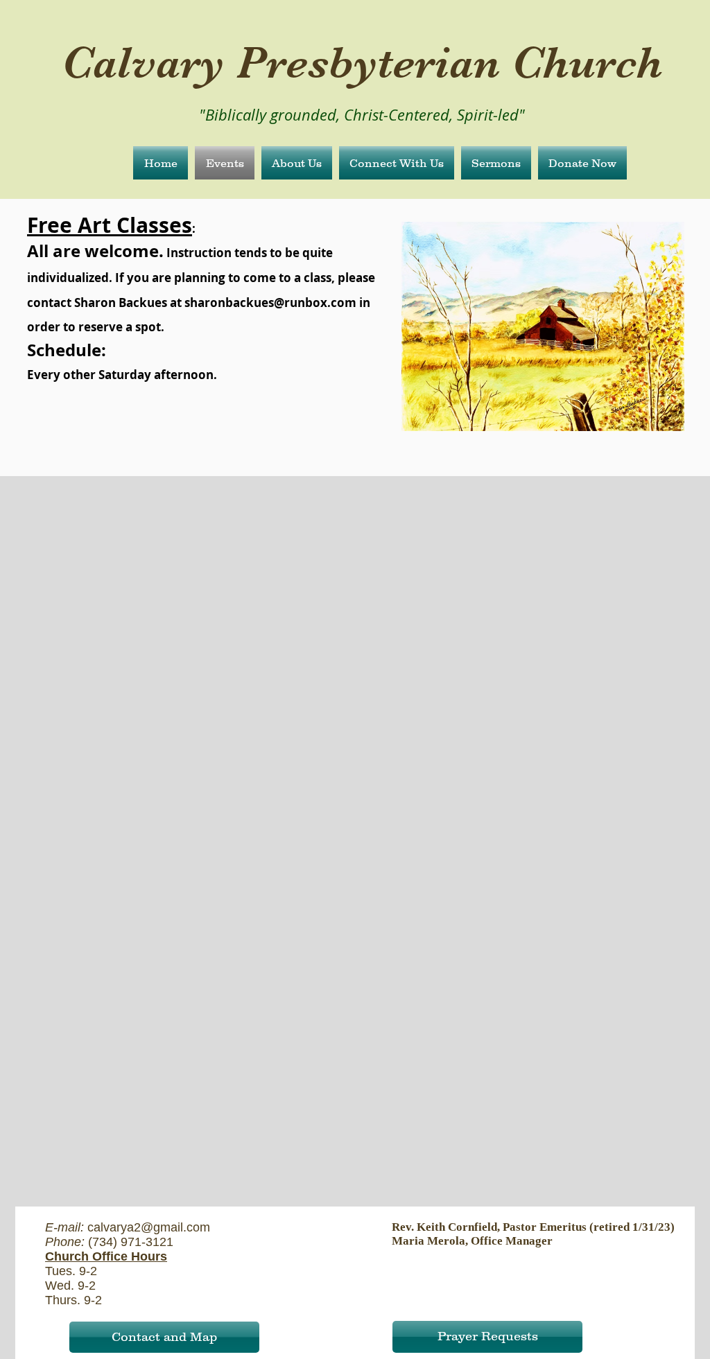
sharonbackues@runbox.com (270, 302)
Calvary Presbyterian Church (362, 62)
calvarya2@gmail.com (148, 1227)
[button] (297, 162)
